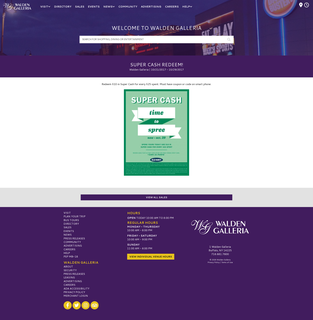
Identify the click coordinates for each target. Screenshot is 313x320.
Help (67, 253)
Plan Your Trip (74, 216)
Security (70, 270)
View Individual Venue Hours (150, 256)
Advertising (73, 245)
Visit (67, 213)
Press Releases (74, 238)
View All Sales (156, 197)
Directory (71, 223)
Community (72, 242)
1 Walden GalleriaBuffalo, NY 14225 (220, 248)
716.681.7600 (220, 254)
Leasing (69, 277)
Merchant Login (76, 295)
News (68, 234)
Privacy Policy (74, 292)
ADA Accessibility (76, 288)
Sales (67, 227)
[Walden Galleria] (220, 227)
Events (69, 231)
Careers (69, 249)
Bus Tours (71, 220)
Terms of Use (227, 262)
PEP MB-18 (71, 256)
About (68, 266)
